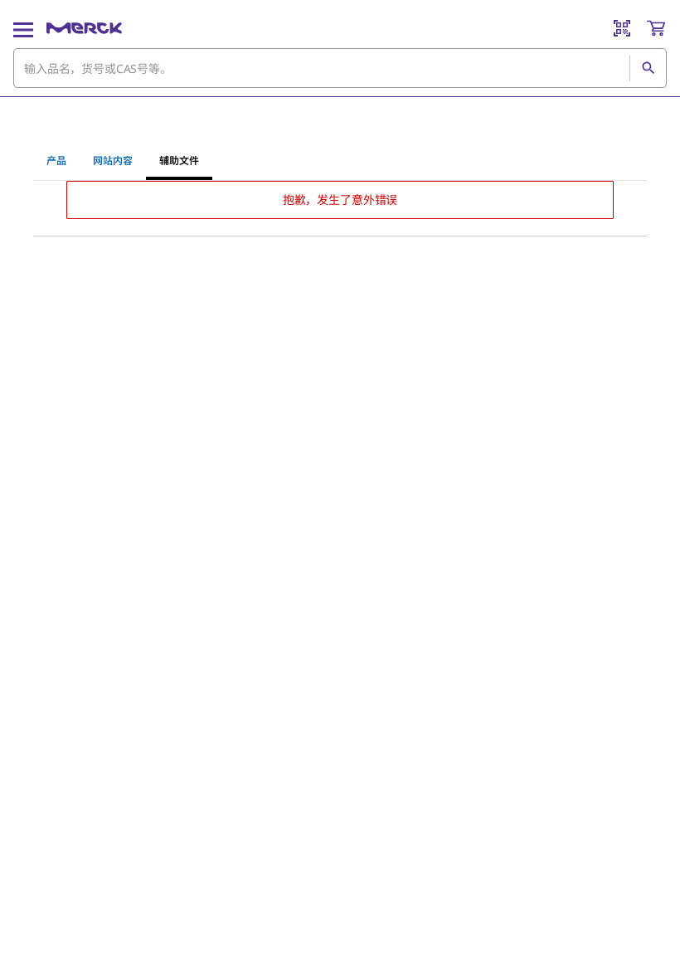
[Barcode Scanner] (622, 28)
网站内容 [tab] (113, 160)
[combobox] (340, 68)
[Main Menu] (23, 28)
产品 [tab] (56, 160)
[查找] (647, 68)
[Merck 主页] (84, 28)
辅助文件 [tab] (179, 160)
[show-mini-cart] (656, 28)
